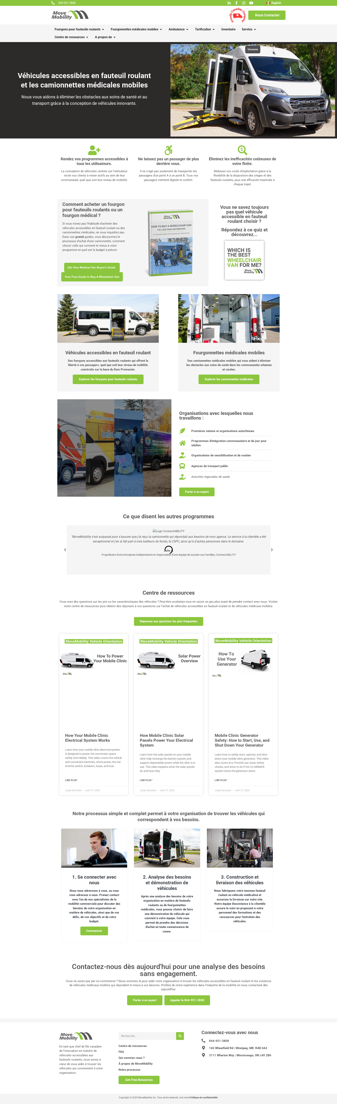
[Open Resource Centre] (87, 37)
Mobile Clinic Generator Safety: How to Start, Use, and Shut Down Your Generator (242, 740)
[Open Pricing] (213, 29)
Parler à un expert (145, 1000)
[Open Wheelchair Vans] (103, 29)
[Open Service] (254, 29)
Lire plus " (71, 780)
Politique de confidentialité (203, 1097)
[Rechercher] (180, 1036)
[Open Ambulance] (187, 29)
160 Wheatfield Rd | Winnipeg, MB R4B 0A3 (238, 1048)
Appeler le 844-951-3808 (187, 1000)
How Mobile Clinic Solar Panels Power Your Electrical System (166, 740)
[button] (65, 550)
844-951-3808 (219, 1041)
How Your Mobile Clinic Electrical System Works (87, 738)
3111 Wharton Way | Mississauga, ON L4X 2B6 (240, 1055)
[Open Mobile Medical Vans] (160, 29)
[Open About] (114, 37)
